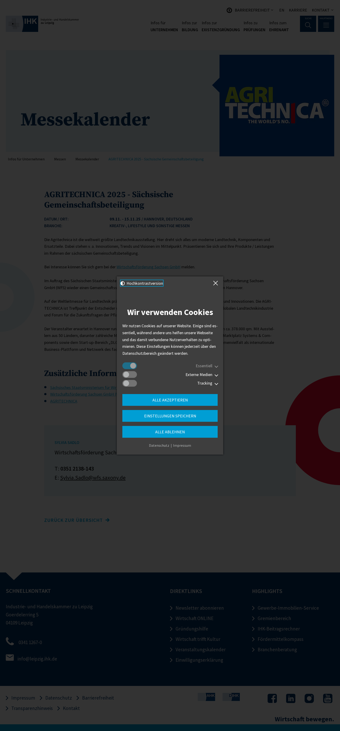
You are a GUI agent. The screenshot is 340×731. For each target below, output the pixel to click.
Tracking (204, 383)
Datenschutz (159, 445)
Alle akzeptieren (170, 400)
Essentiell (204, 365)
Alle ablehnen (170, 431)
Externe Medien (198, 374)
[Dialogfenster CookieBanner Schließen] (216, 283)
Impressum (182, 445)
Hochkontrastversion (144, 283)
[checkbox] (129, 365)
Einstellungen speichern (170, 416)
